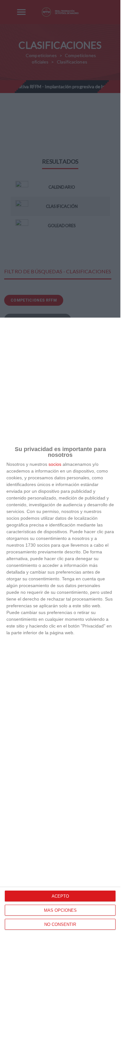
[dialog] (60, 688)
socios (54, 464)
